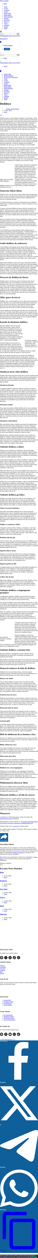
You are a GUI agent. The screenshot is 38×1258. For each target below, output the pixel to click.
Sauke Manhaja (8, 1005)
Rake (2, 872)
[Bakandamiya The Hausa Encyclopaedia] (10, 62)
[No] (36, 1257)
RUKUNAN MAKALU (11, 77)
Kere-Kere (7, 20)
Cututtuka (6, 10)
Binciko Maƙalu (8, 75)
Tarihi (5, 28)
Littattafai (6, 25)
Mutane (6, 27)
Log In (7, 49)
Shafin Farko (7, 74)
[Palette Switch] (19, 42)
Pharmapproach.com (27, 823)
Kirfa (2, 906)
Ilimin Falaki (7, 13)
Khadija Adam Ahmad (12, 109)
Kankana (3, 881)
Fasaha (6, 12)
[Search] (1, 32)
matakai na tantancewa (18, 852)
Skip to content (4, 0)
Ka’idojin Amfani (8, 1002)
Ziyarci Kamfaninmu (9, 1020)
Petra (1, 972)
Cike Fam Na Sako (9, 1018)
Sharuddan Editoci (9, 1016)
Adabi (5, 7)
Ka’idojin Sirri (8, 1003)
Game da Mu (7, 1000)
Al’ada (6, 8)
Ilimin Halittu (7, 15)
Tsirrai (5, 112)
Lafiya (6, 23)
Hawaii (2, 973)
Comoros (2, 970)
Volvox (2, 897)
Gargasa (2, 965)
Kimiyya (6, 22)
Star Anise (3, 889)
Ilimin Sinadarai (8, 17)
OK (34, 1257)
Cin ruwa (2, 968)
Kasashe (6, 18)
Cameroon (3, 967)
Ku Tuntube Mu (8, 1015)
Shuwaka (3, 914)
